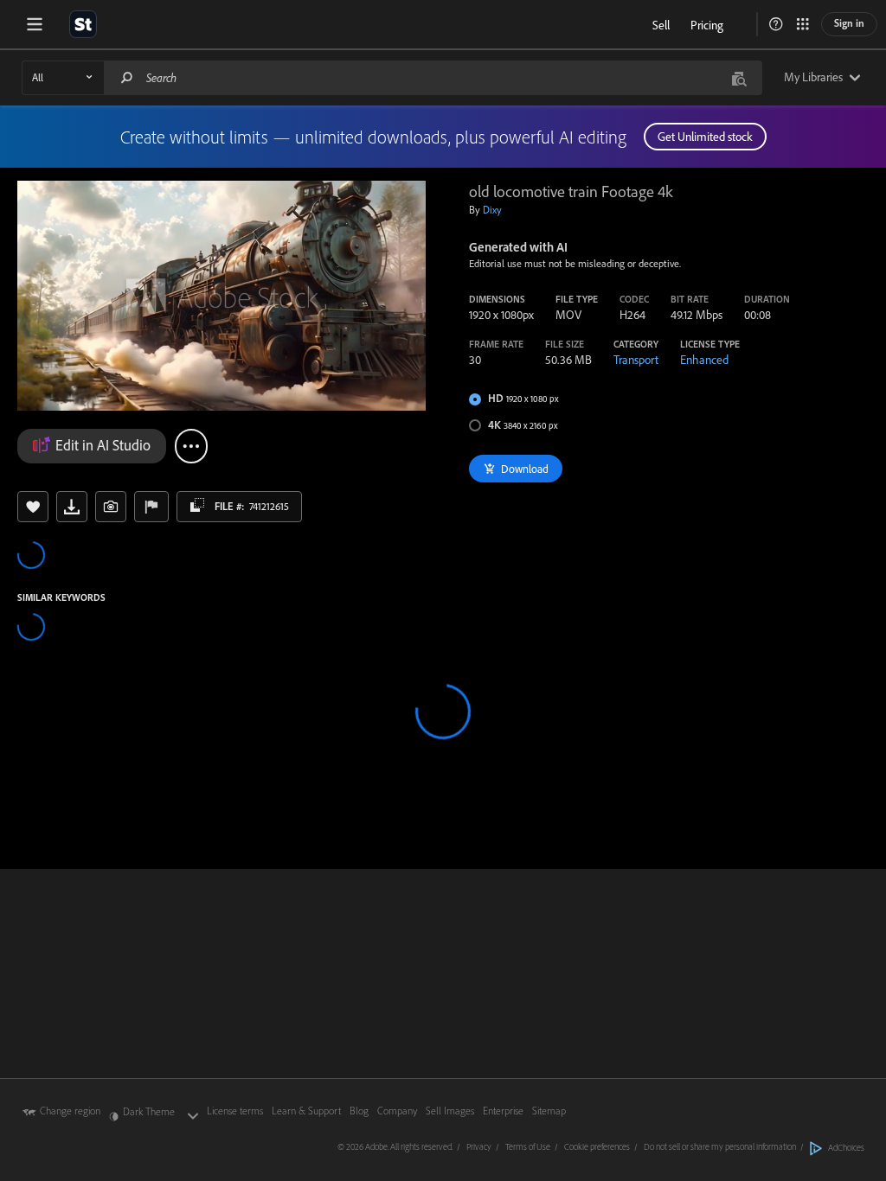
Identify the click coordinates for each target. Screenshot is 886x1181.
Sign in (849, 22)
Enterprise (503, 1110)
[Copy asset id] (197, 505)
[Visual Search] (738, 77)
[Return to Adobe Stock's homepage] (83, 24)
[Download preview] (71, 506)
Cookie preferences (597, 1146)
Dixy (492, 209)
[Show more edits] (191, 446)
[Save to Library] (32, 506)
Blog (359, 1110)
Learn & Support (306, 1110)
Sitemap (549, 1110)
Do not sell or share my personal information (720, 1146)
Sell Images (450, 1110)
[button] (776, 24)
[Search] (127, 77)
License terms (235, 1110)
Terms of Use (527, 1146)
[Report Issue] (151, 506)
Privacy (478, 1146)
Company (397, 1110)
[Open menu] (34, 24)
